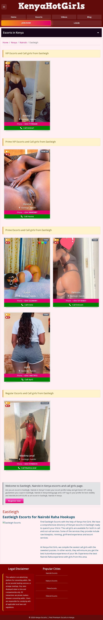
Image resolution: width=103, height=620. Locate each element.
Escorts (38, 17)
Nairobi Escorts (51, 573)
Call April (28, 379)
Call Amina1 (28, 128)
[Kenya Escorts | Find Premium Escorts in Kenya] (51, 6)
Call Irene (28, 304)
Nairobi (23, 42)
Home (13, 17)
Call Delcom (77, 304)
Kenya (14, 42)
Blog (89, 17)
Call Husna (28, 216)
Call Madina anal (28, 468)
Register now (14, 501)
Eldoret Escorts (51, 596)
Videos (64, 17)
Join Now (26, 23)
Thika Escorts (52, 588)
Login (77, 23)
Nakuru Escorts (51, 581)
